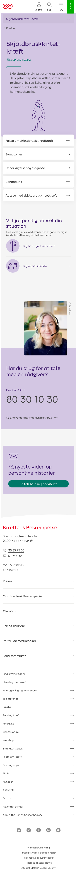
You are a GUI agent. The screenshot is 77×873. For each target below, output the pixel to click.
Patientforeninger (13, 806)
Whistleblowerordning (38, 847)
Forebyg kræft (11, 715)
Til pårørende (10, 698)
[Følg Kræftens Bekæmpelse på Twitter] (38, 830)
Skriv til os (15, 555)
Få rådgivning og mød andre (20, 690)
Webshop (8, 740)
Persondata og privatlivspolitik (38, 857)
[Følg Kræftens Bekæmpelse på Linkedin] (48, 830)
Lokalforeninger (14, 656)
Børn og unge (11, 765)
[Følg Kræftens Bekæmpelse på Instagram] (29, 830)
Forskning (8, 723)
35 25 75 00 (16, 550)
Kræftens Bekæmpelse (30, 527)
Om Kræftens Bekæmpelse (22, 596)
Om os (7, 798)
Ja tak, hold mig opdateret (38, 484)
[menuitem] (38, 6)
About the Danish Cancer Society (22, 814)
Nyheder (8, 781)
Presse (7, 581)
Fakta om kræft (12, 756)
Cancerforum (11, 731)
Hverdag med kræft (15, 682)
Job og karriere (14, 626)
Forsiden (11, 28)
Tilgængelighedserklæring (39, 862)
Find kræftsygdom (14, 673)
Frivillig (7, 707)
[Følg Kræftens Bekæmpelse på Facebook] (19, 830)
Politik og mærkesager (19, 641)
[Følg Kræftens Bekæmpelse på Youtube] (58, 830)
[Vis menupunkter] (38, 18)
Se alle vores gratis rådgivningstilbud (29, 417)
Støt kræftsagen (13, 748)
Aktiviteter (9, 789)
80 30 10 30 (32, 398)
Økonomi (9, 611)
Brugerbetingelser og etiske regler (38, 852)
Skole (6, 773)
